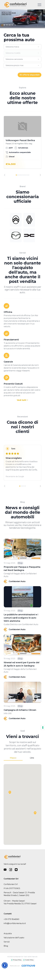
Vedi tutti (22, 400)
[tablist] (22, 758)
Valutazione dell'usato (14, 938)
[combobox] (22, 46)
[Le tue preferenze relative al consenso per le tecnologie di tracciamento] (43, 727)
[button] (35, 813)
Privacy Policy (17, 960)
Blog (6, 946)
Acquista (8, 933)
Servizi (7, 942)
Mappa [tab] (13, 758)
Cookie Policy (29, 960)
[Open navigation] (39, 5)
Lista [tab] (32, 758)
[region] (22, 146)
